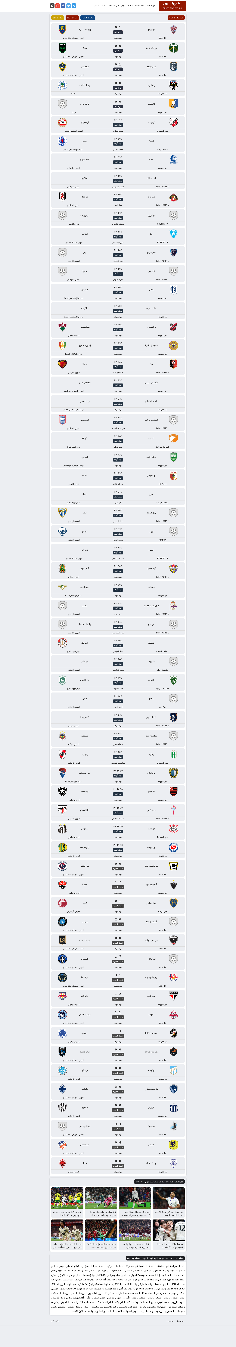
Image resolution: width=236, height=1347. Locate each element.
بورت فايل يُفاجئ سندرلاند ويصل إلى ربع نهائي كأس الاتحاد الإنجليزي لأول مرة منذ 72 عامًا (170, 1247)
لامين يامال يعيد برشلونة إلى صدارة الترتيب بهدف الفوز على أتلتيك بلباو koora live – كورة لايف (67, 1247)
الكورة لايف (55, 1321)
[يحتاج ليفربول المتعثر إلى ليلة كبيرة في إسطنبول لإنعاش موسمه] (101, 1230)
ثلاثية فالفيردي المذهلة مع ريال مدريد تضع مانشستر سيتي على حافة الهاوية (103, 1215)
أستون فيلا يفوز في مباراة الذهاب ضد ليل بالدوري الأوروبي (169, 1213)
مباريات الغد (114, 5)
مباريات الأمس (100, 5)
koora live (139, 5)
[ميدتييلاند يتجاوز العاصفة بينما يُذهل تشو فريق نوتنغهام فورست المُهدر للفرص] (135, 1198)
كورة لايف (150, 5)
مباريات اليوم (127, 5)
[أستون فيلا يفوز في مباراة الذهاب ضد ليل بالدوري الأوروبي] (169, 1198)
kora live (180, 1321)
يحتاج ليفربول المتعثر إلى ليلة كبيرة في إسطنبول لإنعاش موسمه (101, 1246)
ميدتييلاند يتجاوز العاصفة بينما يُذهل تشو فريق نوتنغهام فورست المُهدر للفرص (136, 1215)
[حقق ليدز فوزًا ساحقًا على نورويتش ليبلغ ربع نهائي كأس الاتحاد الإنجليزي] (67, 1198)
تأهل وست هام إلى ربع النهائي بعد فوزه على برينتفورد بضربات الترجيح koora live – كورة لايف (136, 1247)
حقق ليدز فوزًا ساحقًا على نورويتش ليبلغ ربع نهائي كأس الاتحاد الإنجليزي (67, 1215)
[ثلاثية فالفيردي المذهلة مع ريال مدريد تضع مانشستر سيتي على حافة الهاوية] (101, 1198)
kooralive (170, 1321)
